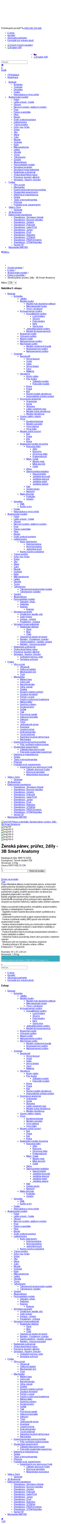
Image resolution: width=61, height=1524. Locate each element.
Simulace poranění (23, 167)
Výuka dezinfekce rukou (26, 174)
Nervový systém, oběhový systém (30, 107)
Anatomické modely (18, 97)
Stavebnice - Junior (23, 230)
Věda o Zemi (15, 207)
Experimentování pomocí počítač (30, 189)
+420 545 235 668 (32, 28)
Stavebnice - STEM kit (24, 237)
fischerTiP (19, 245)
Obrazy (17, 104)
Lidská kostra (20, 122)
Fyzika (12, 182)
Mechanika (19, 187)
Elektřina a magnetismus (26, 194)
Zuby (16, 137)
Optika (17, 197)
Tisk (3, 881)
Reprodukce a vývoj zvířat (26, 94)
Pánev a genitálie (22, 112)
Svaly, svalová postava (25, 119)
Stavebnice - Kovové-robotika (28, 220)
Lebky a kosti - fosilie (24, 102)
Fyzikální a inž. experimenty (27, 204)
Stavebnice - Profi (22, 232)
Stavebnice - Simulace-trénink (28, 217)
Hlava (16, 134)
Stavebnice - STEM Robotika (28, 242)
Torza (17, 154)
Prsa (16, 109)
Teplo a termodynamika (25, 199)
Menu (6, 252)
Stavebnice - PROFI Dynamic (28, 240)
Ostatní (17, 159)
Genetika (18, 89)
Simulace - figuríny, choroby (27, 179)
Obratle (17, 152)
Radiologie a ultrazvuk (25, 172)
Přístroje (18, 202)
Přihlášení (14, 75)
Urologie (18, 142)
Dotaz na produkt (9, 879)
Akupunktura (20, 162)
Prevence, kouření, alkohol (26, 177)
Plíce (16, 114)
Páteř (16, 99)
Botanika (18, 84)
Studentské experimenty (26, 192)
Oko (16, 132)
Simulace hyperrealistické (26, 169)
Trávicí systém (21, 124)
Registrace (13, 77)
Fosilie (17, 92)
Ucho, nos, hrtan (22, 127)
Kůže (16, 144)
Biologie (12, 82)
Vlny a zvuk (19, 184)
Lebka (17, 149)
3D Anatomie (15, 212)
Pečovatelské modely (24, 164)
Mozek (17, 139)
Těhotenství (19, 157)
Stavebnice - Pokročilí (24, 225)
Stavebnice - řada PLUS (25, 227)
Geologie (18, 210)
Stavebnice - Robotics (24, 235)
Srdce (17, 129)
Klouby (17, 117)
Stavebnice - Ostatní (24, 222)
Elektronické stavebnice (20, 215)
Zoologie (18, 87)
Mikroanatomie (21, 147)
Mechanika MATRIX (18, 247)
